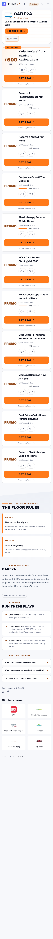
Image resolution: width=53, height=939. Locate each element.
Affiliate (35, 4)
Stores (11, 756)
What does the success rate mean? (26, 662)
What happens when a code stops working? (26, 670)
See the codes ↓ (16, 31)
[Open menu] (48, 4)
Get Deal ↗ (26, 78)
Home (4, 756)
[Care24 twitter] (3, 691)
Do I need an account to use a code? (26, 678)
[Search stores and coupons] (25, 4)
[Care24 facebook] (8, 691)
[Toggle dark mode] (42, 4)
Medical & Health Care (14, 595)
